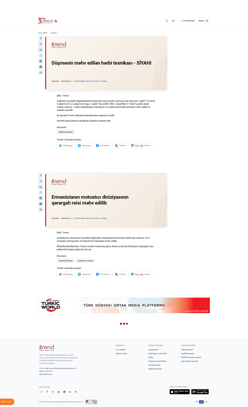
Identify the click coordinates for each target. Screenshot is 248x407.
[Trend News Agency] (46, 348)
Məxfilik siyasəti (187, 354)
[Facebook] (47, 391)
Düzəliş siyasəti (154, 365)
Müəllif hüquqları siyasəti (191, 357)
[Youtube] (58, 391)
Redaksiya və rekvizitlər (157, 354)
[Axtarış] (167, 20)
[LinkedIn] (70, 391)
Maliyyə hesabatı (155, 369)
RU (206, 402)
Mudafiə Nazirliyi (66, 261)
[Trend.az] (47, 21)
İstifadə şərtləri (187, 350)
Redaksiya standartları (157, 361)
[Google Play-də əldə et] (200, 391)
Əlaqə (150, 357)
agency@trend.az (45, 374)
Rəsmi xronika (121, 354)
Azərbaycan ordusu (85, 261)
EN (197, 402)
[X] (53, 391)
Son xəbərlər (121, 350)
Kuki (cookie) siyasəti (189, 361)
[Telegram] (64, 391)
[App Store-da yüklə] (180, 391)
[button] (40, 38)
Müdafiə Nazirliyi (66, 132)
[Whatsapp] (41, 391)
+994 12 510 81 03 (46, 371)
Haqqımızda (153, 350)
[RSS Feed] (75, 391)
